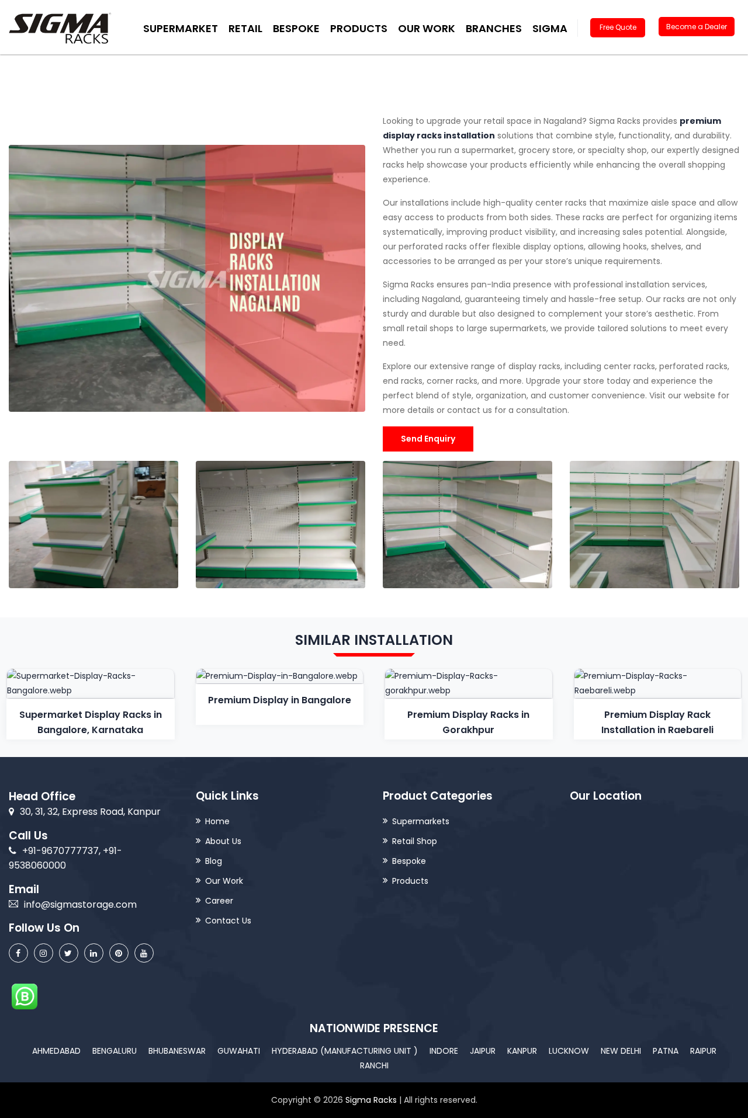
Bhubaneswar (177, 1051)
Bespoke (296, 28)
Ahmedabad (56, 1051)
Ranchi (374, 1065)
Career (219, 901)
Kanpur (522, 1051)
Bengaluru (114, 1051)
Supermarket (180, 28)
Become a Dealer (696, 27)
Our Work (426, 28)
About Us (223, 841)
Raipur (703, 1051)
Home (217, 821)
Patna (665, 1051)
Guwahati (238, 1051)
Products (410, 881)
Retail (245, 28)
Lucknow (569, 1051)
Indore (444, 1051)
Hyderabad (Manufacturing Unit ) (345, 1051)
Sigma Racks (371, 1100)
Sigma (549, 28)
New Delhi (621, 1051)
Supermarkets (420, 821)
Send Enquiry (428, 439)
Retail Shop (414, 841)
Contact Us (228, 920)
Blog (213, 861)
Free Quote (618, 27)
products (358, 28)
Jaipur (483, 1051)
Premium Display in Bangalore (279, 700)
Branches (494, 28)
